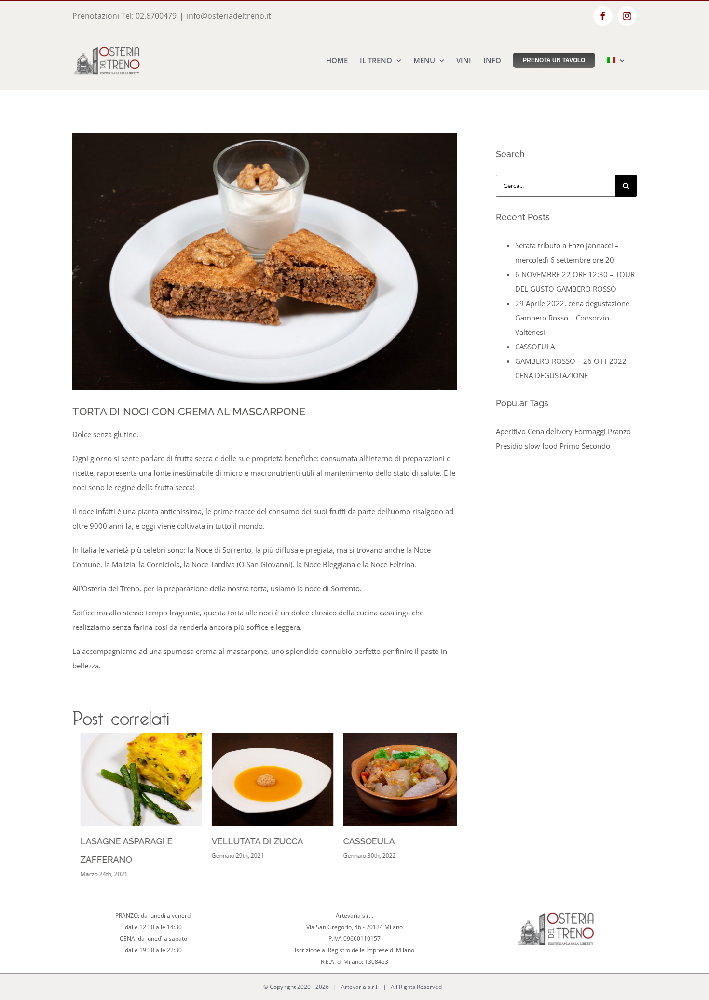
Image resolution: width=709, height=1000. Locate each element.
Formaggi (590, 431)
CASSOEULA (361, 841)
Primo (569, 446)
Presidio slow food (527, 446)
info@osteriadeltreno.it (229, 16)
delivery (559, 431)
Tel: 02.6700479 (149, 16)
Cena (536, 431)
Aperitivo (511, 431)
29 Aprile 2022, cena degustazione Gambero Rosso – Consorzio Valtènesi (572, 317)
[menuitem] (616, 60)
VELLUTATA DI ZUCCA (250, 841)
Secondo (596, 446)
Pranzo (619, 431)
